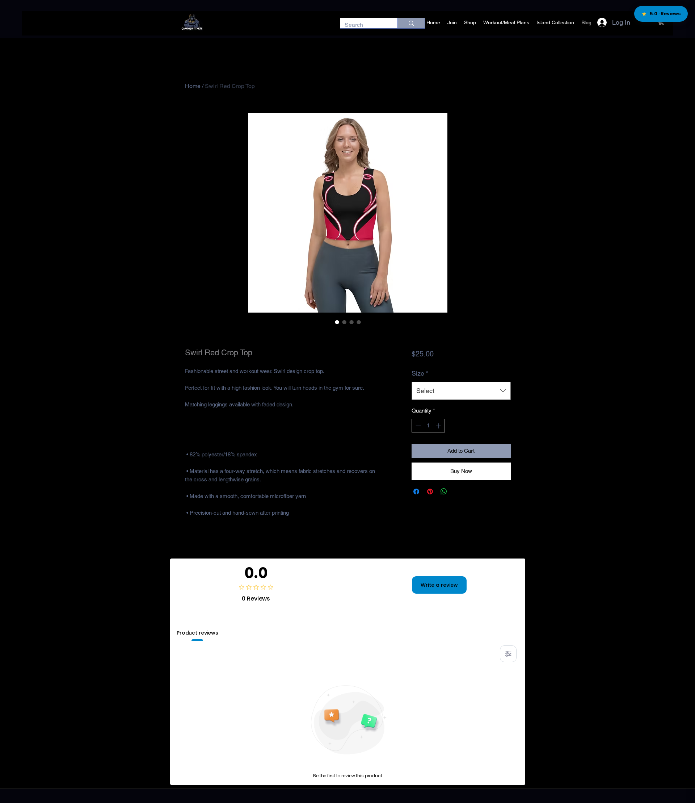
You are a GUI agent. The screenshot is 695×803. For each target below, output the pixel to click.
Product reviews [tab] (197, 632)
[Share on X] (457, 491)
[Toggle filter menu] (508, 653)
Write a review (439, 585)
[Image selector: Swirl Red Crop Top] (337, 322)
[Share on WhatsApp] (443, 491)
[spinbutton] (428, 425)
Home (193, 86)
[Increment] (439, 425)
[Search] (411, 23)
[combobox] (461, 391)
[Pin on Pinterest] (430, 491)
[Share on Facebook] (416, 491)
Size (420, 373)
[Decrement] (417, 425)
